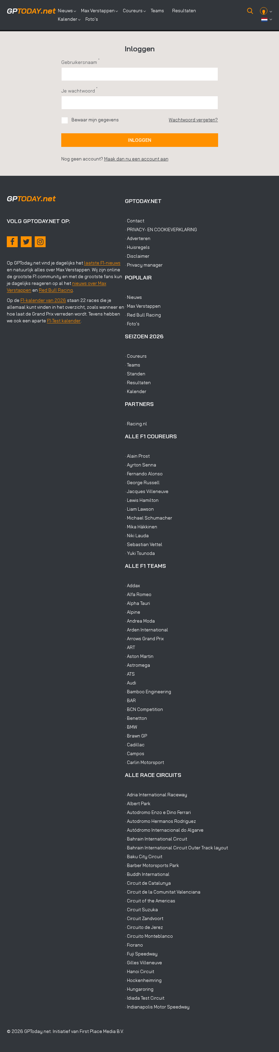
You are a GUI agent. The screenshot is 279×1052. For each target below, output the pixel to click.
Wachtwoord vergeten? (193, 119)
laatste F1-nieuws (102, 263)
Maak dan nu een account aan (136, 159)
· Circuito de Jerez (144, 927)
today (31, 11)
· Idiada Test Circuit (144, 998)
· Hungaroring (139, 989)
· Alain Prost (137, 456)
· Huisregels (137, 247)
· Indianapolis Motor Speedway (157, 1006)
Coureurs (133, 10)
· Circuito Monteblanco (149, 936)
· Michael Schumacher (148, 518)
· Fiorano (134, 945)
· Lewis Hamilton (142, 500)
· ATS (130, 674)
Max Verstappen (98, 10)
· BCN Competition (144, 709)
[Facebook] (12, 241)
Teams (157, 10)
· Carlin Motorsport (144, 762)
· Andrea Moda (140, 621)
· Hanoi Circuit (139, 971)
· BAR (130, 700)
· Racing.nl (136, 423)
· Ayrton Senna (140, 465)
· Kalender (135, 391)
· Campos (134, 753)
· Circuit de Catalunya (148, 883)
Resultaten (184, 10)
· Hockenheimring (143, 980)
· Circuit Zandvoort (144, 918)
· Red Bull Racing (143, 315)
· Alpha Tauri (137, 603)
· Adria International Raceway (156, 794)
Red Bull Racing (56, 290)
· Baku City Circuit (143, 856)
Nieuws (65, 10)
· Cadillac (135, 744)
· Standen (135, 373)
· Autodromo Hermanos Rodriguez (160, 821)
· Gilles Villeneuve (143, 962)
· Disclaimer (137, 256)
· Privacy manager (144, 265)
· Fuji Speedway (141, 953)
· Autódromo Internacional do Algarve (164, 830)
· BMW (131, 727)
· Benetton (136, 718)
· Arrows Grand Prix (144, 638)
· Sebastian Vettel (143, 544)
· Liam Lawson (139, 509)
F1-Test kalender (64, 320)
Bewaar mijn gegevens (95, 119)
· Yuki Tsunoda (140, 553)
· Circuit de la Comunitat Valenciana (162, 892)
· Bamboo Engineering (148, 691)
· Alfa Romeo (138, 594)
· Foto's (132, 323)
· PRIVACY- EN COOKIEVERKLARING (161, 229)
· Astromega (137, 665)
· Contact (134, 220)
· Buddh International (147, 874)
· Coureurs (136, 356)
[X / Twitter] (26, 241)
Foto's (91, 19)
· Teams (132, 365)
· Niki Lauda (137, 535)
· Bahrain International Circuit (156, 839)
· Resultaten (138, 382)
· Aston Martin (139, 656)
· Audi (130, 682)
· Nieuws (133, 297)
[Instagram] (40, 241)
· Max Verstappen (143, 306)
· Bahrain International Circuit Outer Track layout (176, 847)
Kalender (67, 19)
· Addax (132, 585)
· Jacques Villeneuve (146, 491)
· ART (130, 647)
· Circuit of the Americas (150, 900)
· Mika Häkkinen (141, 526)
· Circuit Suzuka (141, 909)
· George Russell (142, 482)
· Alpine (132, 612)
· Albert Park (137, 803)
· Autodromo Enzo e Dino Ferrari (158, 812)
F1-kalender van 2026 (43, 300)
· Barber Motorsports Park (152, 865)
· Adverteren (137, 238)
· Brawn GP (136, 736)
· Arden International (146, 629)
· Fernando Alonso (144, 473)
